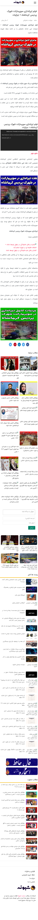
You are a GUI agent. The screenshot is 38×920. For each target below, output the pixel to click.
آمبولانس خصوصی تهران (18, 603)
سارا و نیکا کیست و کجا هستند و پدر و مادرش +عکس (29, 473)
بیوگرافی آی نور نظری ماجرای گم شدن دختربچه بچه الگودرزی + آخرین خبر (29, 499)
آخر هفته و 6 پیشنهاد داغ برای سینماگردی (14, 641)
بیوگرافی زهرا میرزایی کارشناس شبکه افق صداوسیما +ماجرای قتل (10, 375)
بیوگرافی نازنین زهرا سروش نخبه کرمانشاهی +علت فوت (9, 424)
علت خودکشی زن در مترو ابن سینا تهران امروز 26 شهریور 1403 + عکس (10, 449)
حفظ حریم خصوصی (28, 875)
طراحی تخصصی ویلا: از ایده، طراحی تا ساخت (13, 634)
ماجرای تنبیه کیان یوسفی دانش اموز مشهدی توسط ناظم (29, 422)
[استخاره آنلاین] (22, 775)
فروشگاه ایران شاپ (20, 595)
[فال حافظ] (22, 766)
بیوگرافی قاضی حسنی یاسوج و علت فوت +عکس (10, 399)
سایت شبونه (21, 896)
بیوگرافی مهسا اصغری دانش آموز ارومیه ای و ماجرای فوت (28, 374)
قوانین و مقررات (30, 871)
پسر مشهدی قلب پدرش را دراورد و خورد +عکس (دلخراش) (28, 449)
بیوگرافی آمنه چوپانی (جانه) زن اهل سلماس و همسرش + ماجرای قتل (10, 475)
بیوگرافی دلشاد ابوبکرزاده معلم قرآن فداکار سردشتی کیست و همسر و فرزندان (10, 499)
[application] (19, 140)
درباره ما (32, 878)
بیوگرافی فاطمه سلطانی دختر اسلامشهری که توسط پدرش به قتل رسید (29, 400)
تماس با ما (31, 882)
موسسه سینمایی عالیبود (19, 665)
